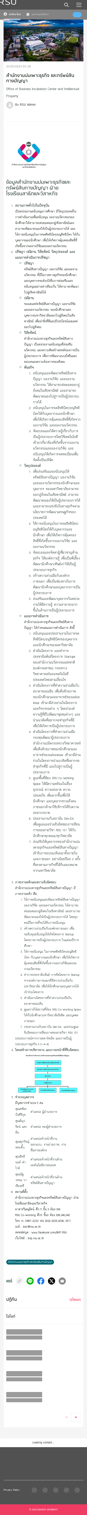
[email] (62, 1281)
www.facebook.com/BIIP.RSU (49, 1232)
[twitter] (51, 1281)
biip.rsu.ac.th (36, 1238)
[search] (66, 4)
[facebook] (40, 1281)
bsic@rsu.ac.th (32, 1226)
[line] (30, 1281)
